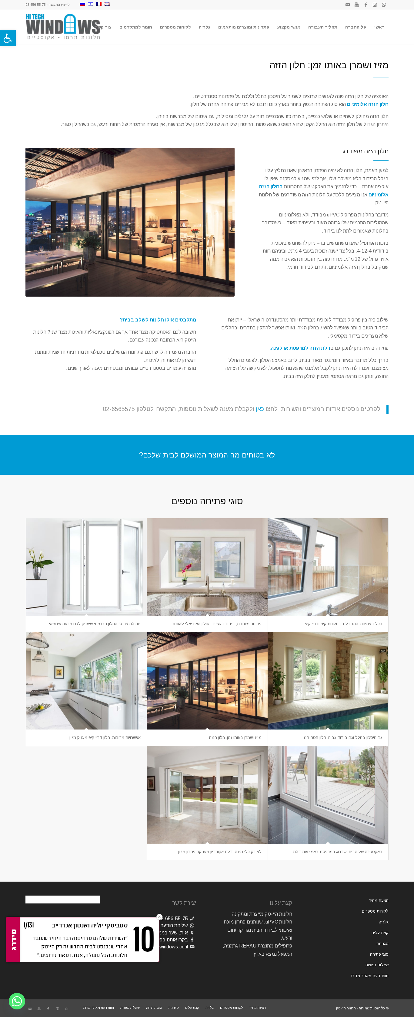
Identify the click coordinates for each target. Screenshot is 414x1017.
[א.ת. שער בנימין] (192, 932)
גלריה (384, 922)
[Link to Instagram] (374, 4)
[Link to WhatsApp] (384, 4)
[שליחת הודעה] (192, 925)
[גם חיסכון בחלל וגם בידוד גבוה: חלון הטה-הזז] (328, 681)
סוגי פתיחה (379, 954)
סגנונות (382, 943)
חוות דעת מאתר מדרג (370, 976)
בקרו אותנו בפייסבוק (167, 939)
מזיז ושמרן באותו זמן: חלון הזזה (235, 737)
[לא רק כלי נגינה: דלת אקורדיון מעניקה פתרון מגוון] (207, 795)
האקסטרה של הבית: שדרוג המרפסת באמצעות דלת (337, 851)
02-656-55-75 (173, 918)
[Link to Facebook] (365, 4)
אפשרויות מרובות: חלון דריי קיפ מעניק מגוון (105, 737)
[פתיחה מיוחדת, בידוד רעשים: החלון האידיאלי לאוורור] (207, 567)
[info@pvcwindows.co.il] (192, 946)
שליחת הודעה (174, 925)
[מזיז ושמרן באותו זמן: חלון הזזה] (207, 681)
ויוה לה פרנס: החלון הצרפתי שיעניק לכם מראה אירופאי (95, 623)
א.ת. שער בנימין (172, 932)
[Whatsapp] (17, 1001)
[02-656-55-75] (192, 918)
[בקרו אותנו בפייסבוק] (192, 939)
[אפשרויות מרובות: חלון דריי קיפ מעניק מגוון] (86, 681)
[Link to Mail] (347, 4)
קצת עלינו (380, 932)
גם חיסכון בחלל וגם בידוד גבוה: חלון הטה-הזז (343, 737)
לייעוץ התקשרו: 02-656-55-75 (47, 4)
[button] (8, 38)
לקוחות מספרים (375, 911)
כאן (260, 409)
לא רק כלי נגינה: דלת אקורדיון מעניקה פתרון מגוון (220, 851)
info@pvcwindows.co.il (163, 946)
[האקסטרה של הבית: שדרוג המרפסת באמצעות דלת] (328, 795)
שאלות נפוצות (377, 965)
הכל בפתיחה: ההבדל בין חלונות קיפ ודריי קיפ (343, 623)
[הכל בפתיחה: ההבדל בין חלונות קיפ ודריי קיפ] (328, 567)
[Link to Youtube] (356, 4)
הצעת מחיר (379, 900)
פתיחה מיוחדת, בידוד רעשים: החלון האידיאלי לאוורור (217, 623)
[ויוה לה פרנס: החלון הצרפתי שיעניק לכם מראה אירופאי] (86, 567)
